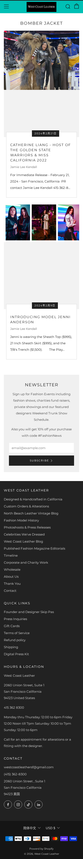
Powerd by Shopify (41, 848)
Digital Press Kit (16, 654)
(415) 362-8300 (15, 774)
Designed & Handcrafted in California (33, 499)
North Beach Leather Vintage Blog (31, 513)
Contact (10, 591)
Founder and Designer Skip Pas (29, 612)
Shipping (11, 647)
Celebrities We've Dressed (24, 534)
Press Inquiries (15, 619)
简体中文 (29, 828)
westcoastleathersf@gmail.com (29, 767)
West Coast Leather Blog (23, 541)
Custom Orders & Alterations (26, 506)
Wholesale (12, 569)
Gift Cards (12, 626)
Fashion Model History (21, 520)
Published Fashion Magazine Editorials (34, 548)
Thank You (12, 584)
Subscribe (39, 460)
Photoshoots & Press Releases (27, 527)
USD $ (50, 828)
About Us (11, 577)
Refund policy (15, 640)
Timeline (11, 555)
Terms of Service (17, 633)
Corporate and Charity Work (26, 562)
